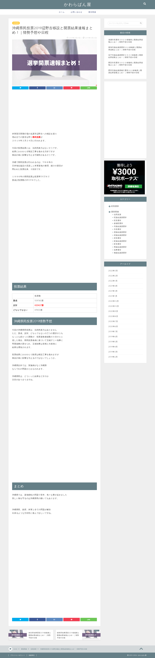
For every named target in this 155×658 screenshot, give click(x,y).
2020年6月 (113, 326)
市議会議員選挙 (120, 226)
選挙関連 (92, 12)
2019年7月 (113, 331)
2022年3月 (113, 271)
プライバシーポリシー (17, 655)
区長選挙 (117, 220)
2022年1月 (113, 281)
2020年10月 (113, 306)
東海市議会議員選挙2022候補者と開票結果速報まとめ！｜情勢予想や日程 (125, 48)
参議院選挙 (118, 223)
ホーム (62, 12)
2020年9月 (113, 311)
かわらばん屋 (77, 4)
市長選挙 (117, 229)
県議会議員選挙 (120, 247)
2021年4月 (113, 286)
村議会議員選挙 (120, 235)
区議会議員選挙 (120, 217)
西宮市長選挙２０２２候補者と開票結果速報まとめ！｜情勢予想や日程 (125, 64)
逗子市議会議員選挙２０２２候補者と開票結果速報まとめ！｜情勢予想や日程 (125, 56)
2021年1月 (112, 296)
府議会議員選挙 (120, 232)
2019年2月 (113, 357)
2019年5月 (113, 341)
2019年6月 (113, 336)
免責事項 (32, 655)
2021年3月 (113, 291)
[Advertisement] (54, 111)
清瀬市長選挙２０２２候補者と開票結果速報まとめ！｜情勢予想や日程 (125, 41)
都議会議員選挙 (120, 253)
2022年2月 (113, 276)
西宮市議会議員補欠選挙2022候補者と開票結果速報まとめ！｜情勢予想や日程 (125, 71)
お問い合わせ (76, 12)
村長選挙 (115, 206)
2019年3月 (113, 352)
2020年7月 (113, 321)
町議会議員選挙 (120, 241)
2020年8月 (113, 316)
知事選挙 (117, 250)
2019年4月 (113, 347)
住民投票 (16, 23)
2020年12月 (113, 301)
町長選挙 (117, 244)
